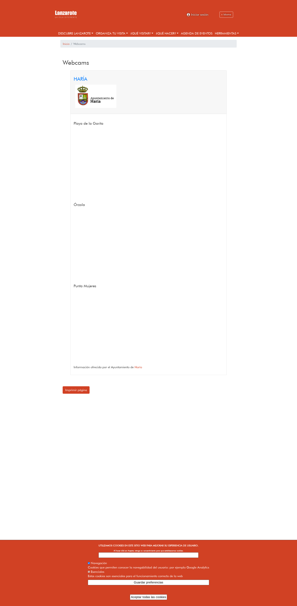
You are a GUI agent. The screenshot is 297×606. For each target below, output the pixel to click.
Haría (138, 367)
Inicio (66, 43)
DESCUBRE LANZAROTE (74, 33)
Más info (148, 555)
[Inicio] (65, 14)
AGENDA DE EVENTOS (196, 33)
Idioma (227, 14)
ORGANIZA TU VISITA (110, 33)
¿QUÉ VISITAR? (140, 33)
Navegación (99, 563)
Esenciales (97, 572)
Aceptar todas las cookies (148, 597)
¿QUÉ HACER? (166, 33)
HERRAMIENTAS (225, 33)
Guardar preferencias (148, 582)
